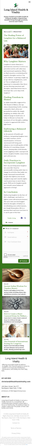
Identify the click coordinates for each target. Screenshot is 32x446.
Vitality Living (11, 218)
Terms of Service (16, 428)
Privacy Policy (16, 433)
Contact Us (16, 423)
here (27, 444)
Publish (24, 261)
